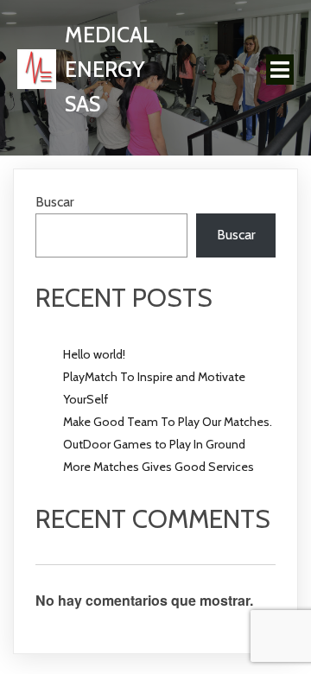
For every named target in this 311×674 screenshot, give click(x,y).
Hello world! (94, 354)
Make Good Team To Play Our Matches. (167, 421)
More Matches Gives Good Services (158, 466)
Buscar (54, 202)
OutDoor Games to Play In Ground (154, 444)
